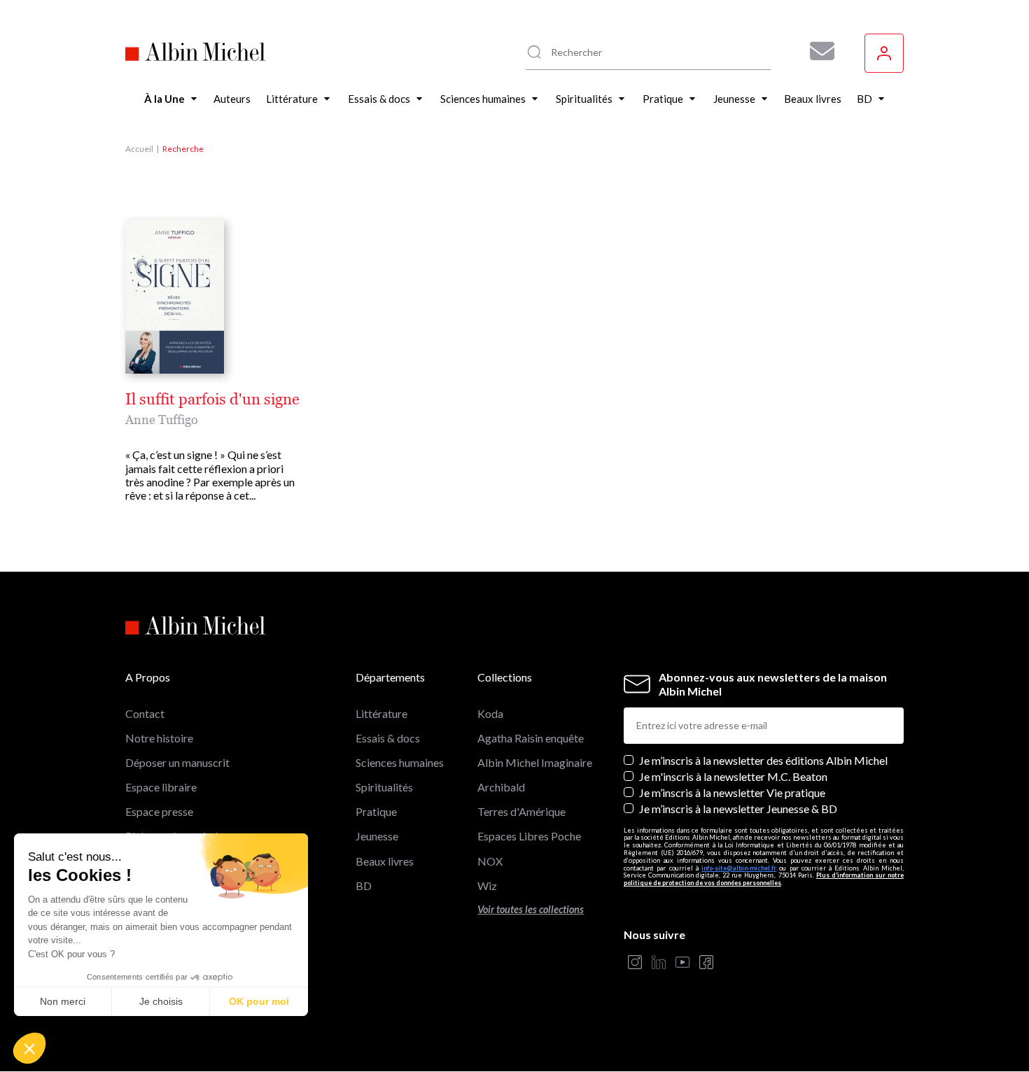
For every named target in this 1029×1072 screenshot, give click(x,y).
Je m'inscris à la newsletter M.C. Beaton (733, 776)
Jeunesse (377, 835)
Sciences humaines (400, 762)
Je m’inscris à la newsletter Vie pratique (732, 792)
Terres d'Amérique (521, 811)
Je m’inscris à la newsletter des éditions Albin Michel (763, 760)
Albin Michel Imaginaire (534, 762)
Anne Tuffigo (161, 419)
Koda (490, 713)
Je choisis (161, 1001)
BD (364, 885)
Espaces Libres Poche (529, 835)
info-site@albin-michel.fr (738, 868)
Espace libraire (161, 787)
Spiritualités (384, 787)
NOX (490, 861)
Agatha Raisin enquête (530, 738)
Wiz (487, 885)
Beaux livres (385, 861)
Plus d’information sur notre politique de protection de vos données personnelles (764, 879)
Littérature (381, 713)
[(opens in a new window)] (635, 963)
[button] (29, 1048)
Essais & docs (388, 738)
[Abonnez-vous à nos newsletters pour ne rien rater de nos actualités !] (817, 51)
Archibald (501, 787)
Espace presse (159, 811)
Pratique (376, 811)
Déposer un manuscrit (177, 762)
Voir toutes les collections (530, 909)
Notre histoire (159, 738)
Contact (144, 713)
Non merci (62, 1001)
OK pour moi (259, 1001)
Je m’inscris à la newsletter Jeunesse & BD (738, 808)
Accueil (139, 148)
